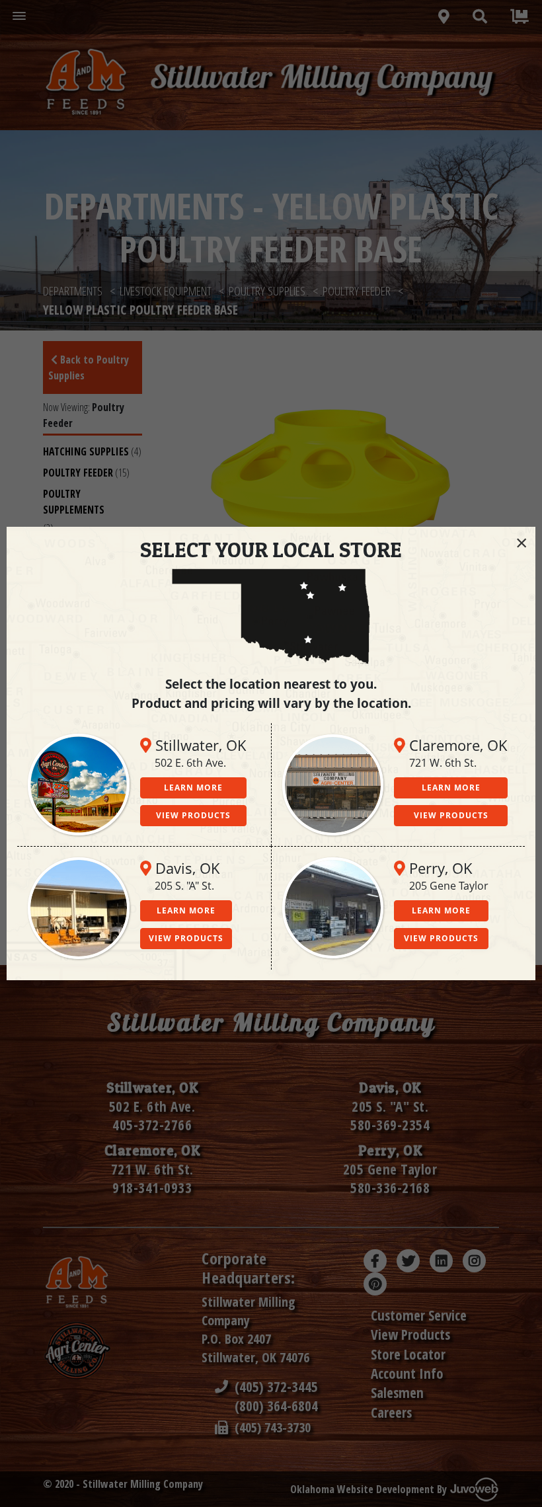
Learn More (193, 787)
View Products (193, 815)
